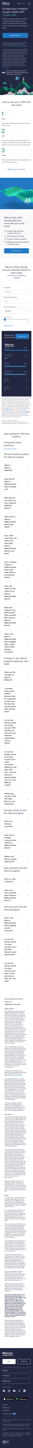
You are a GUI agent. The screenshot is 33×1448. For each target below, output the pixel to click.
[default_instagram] (9, 1391)
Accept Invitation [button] (15, 35)
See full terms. (6, 67)
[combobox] (16, 311)
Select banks (22, 336)
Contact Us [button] (24, 1361)
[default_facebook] (4, 1391)
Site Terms (5, 1404)
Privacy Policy (5, 1410)
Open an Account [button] (16, 251)
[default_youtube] (14, 1391)
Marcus (5, 1370)
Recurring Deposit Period (10, 307)
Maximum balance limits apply (19, 45)
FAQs (23, 169)
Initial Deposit (7, 287)
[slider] (5, 319)
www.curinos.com (26, 411)
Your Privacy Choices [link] (7, 1413)
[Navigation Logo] (6, 3)
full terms (14, 169)
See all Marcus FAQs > (10, 448)
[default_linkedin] (24, 1391)
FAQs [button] (9, 1361)
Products (5, 1376)
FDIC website (9, 409)
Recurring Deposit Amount (10, 297)
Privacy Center (6, 1407)
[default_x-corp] (19, 1391)
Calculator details (8, 325)
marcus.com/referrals (17, 1075)
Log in (22, 3)
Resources (6, 1381)
